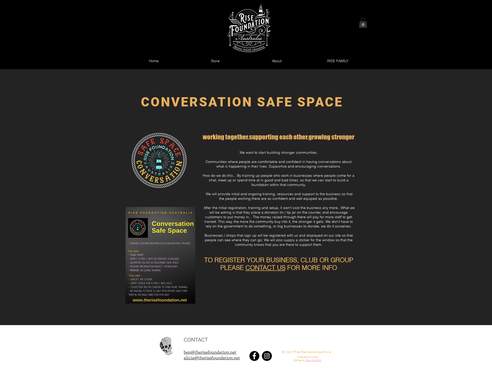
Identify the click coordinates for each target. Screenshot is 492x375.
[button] (363, 23)
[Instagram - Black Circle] (267, 356)
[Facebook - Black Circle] (254, 356)
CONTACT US (265, 267)
